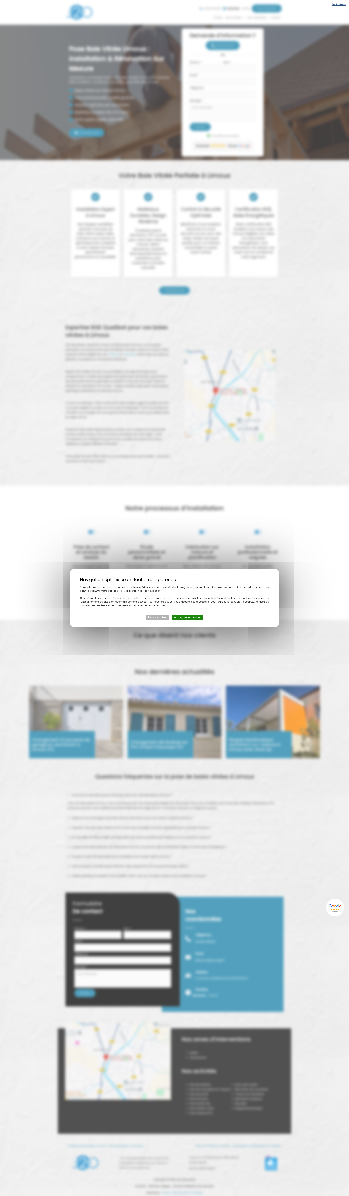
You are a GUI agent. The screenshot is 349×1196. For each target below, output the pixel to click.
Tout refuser (339, 4)
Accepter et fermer (187, 617)
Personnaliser (157, 617)
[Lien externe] (335, 907)
